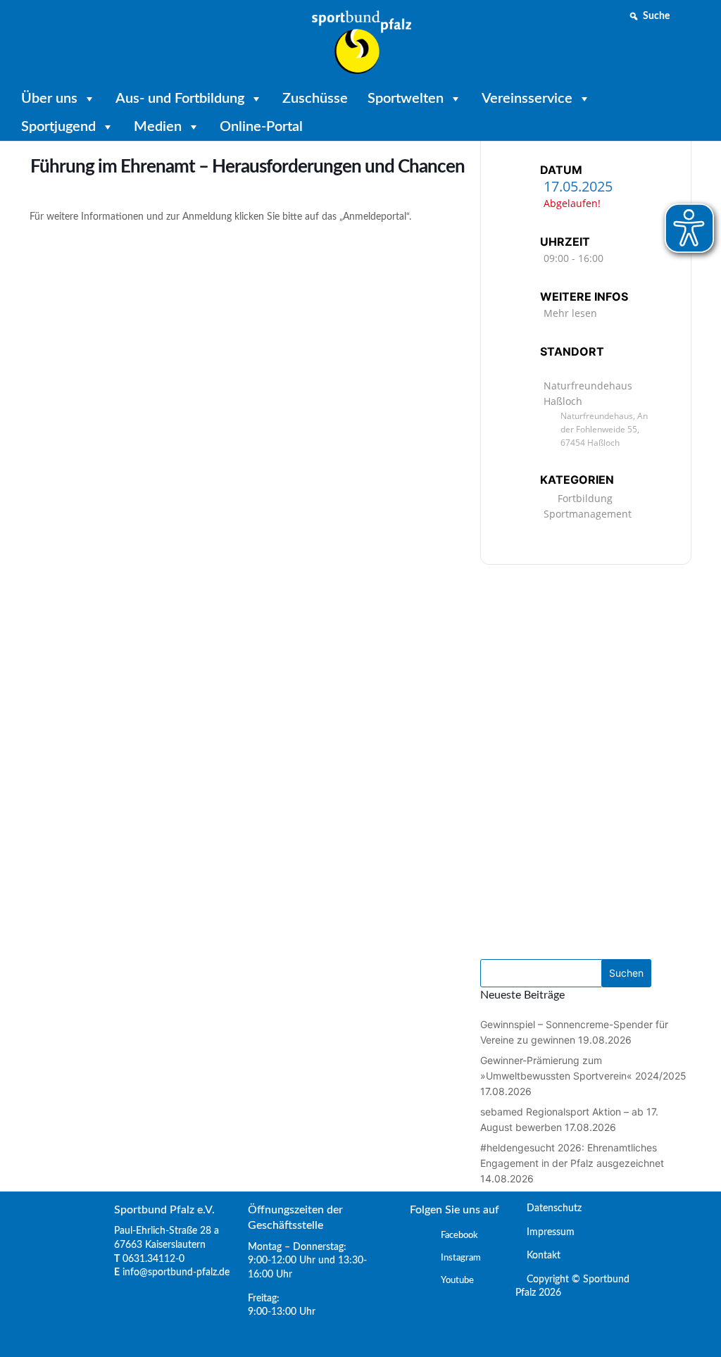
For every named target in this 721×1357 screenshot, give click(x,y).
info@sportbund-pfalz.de (176, 1272)
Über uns (49, 99)
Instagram (461, 1258)
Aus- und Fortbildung (179, 99)
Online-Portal (261, 127)
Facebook (459, 1235)
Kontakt (537, 1256)
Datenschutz (548, 1208)
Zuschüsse (315, 99)
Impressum (545, 1232)
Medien (158, 127)
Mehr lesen (570, 313)
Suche (656, 16)
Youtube (457, 1280)
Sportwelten (406, 99)
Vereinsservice (527, 99)
